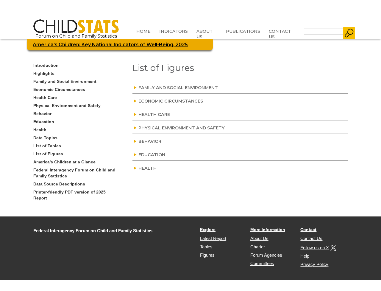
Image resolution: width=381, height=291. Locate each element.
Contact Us (280, 34)
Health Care (45, 97)
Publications (243, 31)
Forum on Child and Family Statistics (76, 36)
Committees (262, 263)
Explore (208, 229)
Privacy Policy (314, 264)
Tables (206, 246)
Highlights (43, 73)
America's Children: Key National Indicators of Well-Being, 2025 (110, 44)
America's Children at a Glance (64, 162)
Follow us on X (314, 247)
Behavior (42, 113)
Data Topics (45, 137)
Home (143, 31)
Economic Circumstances (59, 89)
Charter (257, 246)
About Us (204, 34)
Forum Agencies (266, 255)
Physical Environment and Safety (67, 105)
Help (304, 256)
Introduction (46, 65)
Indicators (173, 31)
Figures (207, 255)
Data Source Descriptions (59, 184)
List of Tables (47, 145)
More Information (267, 229)
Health (39, 129)
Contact (308, 229)
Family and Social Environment (64, 81)
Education (43, 121)
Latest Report (213, 238)
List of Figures (48, 153)
